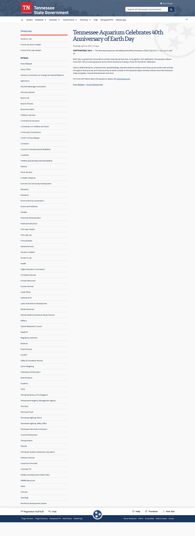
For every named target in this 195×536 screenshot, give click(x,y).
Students (24, 383)
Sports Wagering (27, 366)
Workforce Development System (34, 503)
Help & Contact (161, 518)
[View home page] (27, 7)
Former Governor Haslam (31, 44)
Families (24, 212)
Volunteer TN (26, 469)
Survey (171, 518)
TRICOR (24, 446)
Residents (39, 19)
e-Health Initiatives (28, 178)
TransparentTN (106, 19)
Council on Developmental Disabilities (35, 149)
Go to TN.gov (168, 3)
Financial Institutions (29, 223)
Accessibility (149, 518)
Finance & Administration (31, 218)
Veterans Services (28, 457)
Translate (153, 511)
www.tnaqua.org (123, 79)
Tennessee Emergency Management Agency (38, 400)
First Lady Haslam (28, 229)
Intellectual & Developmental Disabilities (36, 160)
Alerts (23, 486)
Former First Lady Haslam (31, 50)
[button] (45, 20)
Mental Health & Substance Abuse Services (38, 315)
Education (25, 189)
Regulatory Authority (29, 337)
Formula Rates (26, 240)
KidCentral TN (26, 297)
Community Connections (31, 132)
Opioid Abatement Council (31, 326)
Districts (24, 166)
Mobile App (121, 19)
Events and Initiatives (29, 206)
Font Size (169, 511)
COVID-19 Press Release (30, 138)
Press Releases (26, 63)
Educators (25, 195)
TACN (23, 389)
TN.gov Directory (41, 518)
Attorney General (27, 92)
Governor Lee (26, 39)
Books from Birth (27, 109)
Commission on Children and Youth (35, 126)
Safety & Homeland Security (32, 360)
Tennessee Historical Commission (34, 429)
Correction (25, 143)
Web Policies (67, 518)
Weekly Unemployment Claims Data (35, 474)
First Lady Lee (26, 235)
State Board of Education (30, 372)
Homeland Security (28, 275)
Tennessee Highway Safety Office (34, 423)
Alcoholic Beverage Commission (33, 86)
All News (24, 58)
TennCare (24, 406)
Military (24, 320)
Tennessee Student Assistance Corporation (38, 452)
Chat (53, 511)
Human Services (27, 286)
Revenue (24, 343)
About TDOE (25, 69)
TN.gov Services (27, 518)
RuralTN (24, 355)
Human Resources (28, 280)
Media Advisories (27, 309)
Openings (24, 497)
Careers (29, 19)
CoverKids (25, 155)
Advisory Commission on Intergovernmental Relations (42, 75)
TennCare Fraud (27, 412)
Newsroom (26, 31)
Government (69, 19)
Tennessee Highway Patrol (31, 417)
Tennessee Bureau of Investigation (34, 395)
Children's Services (28, 115)
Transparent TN (55, 518)
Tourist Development (29, 435)
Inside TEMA (25, 292)
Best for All (25, 98)
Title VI (140, 518)
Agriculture (25, 81)
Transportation (27, 440)
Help (96, 19)
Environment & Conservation (32, 200)
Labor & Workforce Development (34, 303)
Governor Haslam (28, 252)
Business (53, 19)
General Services (27, 246)
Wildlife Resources (28, 480)
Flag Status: (34, 511)
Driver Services (26, 172)
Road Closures (26, 349)
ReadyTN (24, 332)
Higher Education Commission (33, 269)
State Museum (26, 377)
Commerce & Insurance (30, 120)
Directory (84, 19)
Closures (24, 492)
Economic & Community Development (36, 183)
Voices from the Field (29, 463)
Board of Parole (27, 103)
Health (23, 263)
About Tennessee (130, 518)
